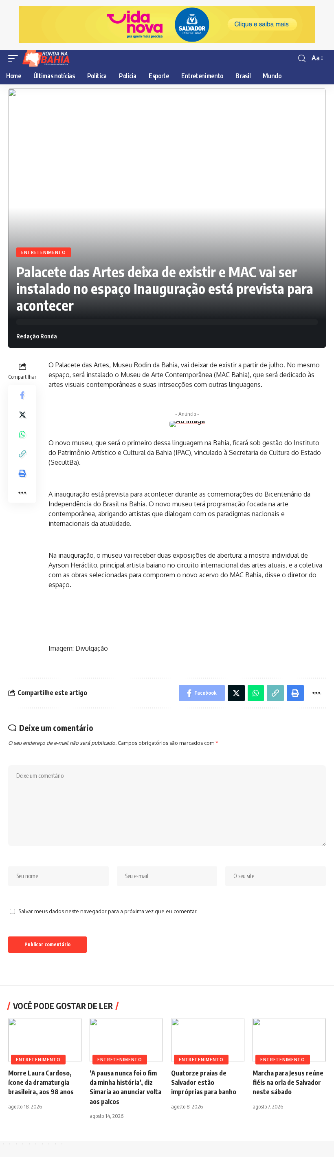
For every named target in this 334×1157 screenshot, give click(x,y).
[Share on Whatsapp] (22, 434)
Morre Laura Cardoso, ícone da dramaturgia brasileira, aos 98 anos (41, 1082)
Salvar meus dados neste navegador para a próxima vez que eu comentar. (108, 911)
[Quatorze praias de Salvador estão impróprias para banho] (207, 1040)
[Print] (22, 473)
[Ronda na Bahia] (48, 58)
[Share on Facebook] (22, 395)
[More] (22, 493)
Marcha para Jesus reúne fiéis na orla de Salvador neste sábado (288, 1082)
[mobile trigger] (15, 58)
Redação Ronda (36, 336)
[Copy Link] (22, 454)
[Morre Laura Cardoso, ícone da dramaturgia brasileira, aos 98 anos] (44, 1040)
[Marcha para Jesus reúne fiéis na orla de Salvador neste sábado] (289, 1040)
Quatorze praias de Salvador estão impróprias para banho (203, 1082)
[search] (302, 58)
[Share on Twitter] (22, 414)
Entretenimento (43, 252)
